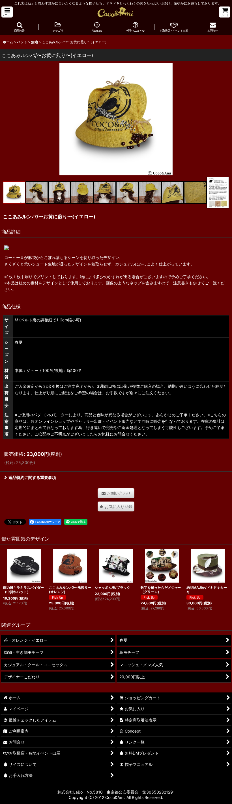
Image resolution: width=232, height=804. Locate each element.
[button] (7, 12)
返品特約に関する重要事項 (32, 477)
